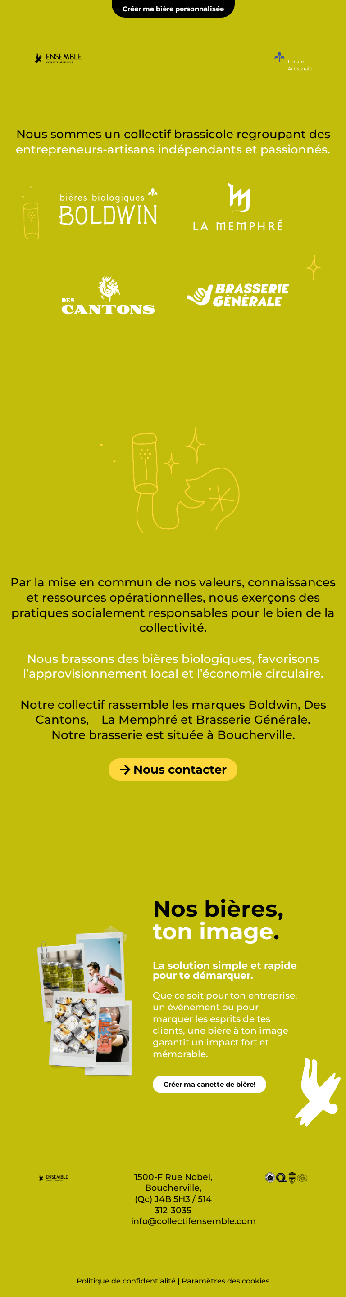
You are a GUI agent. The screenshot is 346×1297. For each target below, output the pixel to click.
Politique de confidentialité (126, 1281)
